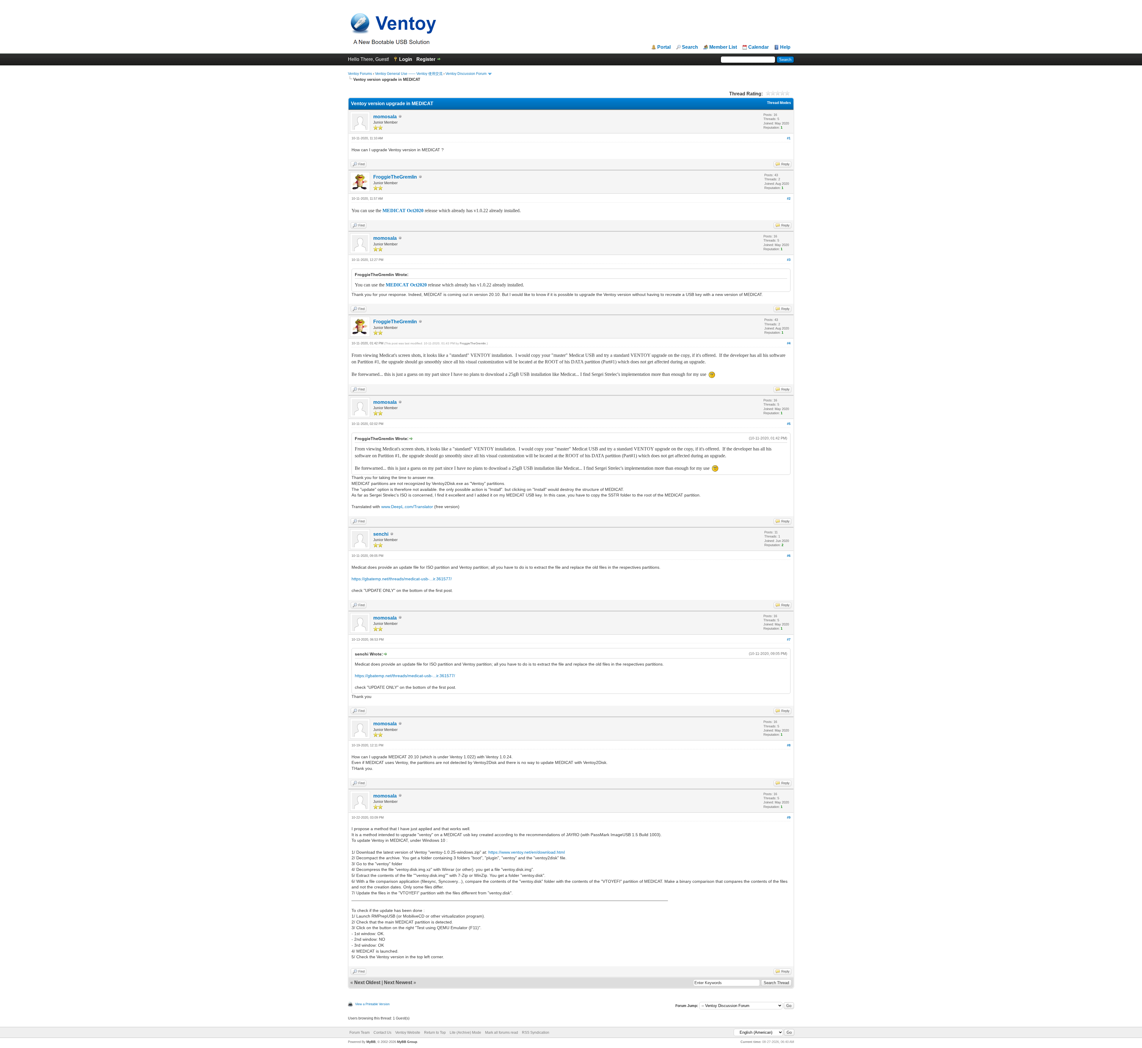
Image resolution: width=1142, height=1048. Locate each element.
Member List (723, 47)
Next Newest (398, 982)
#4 (788, 343)
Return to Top (435, 1032)
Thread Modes (779, 103)
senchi (380, 534)
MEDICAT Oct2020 (402, 210)
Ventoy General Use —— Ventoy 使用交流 (409, 74)
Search (690, 47)
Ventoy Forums (360, 74)
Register (425, 59)
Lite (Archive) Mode (465, 1032)
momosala (385, 116)
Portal (664, 47)
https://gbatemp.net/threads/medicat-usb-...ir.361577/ (402, 578)
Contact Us (382, 1032)
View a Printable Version (372, 1004)
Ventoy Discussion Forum (466, 74)
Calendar (758, 47)
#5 (788, 423)
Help (785, 47)
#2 (788, 198)
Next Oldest (367, 982)
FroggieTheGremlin (395, 176)
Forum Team (359, 1032)
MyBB (371, 1042)
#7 (788, 639)
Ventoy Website (407, 1032)
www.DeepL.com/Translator (407, 506)
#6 (788, 555)
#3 (788, 259)
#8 (788, 745)
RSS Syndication (535, 1032)
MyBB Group (407, 1042)
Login (405, 59)
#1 (788, 138)
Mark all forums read (501, 1032)
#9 (788, 817)
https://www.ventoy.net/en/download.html (526, 852)
